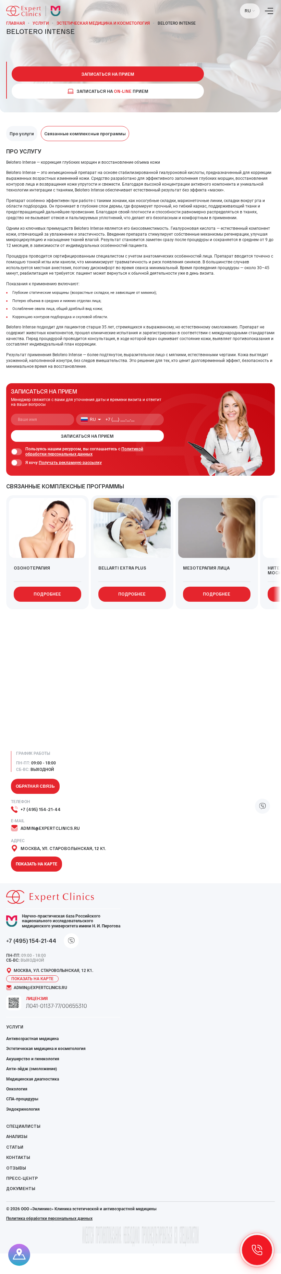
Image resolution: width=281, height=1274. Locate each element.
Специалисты (23, 1126)
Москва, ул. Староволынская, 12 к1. (63, 848)
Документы (20, 1188)
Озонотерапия (32, 567)
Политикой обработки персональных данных (84, 451)
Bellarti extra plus (122, 567)
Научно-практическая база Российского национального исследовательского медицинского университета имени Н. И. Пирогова (71, 921)
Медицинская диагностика (32, 1079)
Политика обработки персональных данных (49, 1218)
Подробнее (47, 593)
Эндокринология (23, 1109)
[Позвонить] (257, 1250)
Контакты (18, 1157)
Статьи (14, 1147)
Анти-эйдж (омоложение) (31, 1068)
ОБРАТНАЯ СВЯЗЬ (35, 786)
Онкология (16, 1089)
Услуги (41, 23)
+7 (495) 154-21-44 (41, 809)
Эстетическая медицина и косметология (103, 23)
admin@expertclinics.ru (50, 828)
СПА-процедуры (22, 1099)
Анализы (16, 1136)
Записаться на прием (108, 74)
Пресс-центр (22, 1178)
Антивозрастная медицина (32, 1038)
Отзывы (16, 1167)
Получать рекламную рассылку (70, 462)
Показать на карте (36, 864)
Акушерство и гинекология (32, 1059)
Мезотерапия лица (206, 567)
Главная (15, 23)
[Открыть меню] (269, 11)
